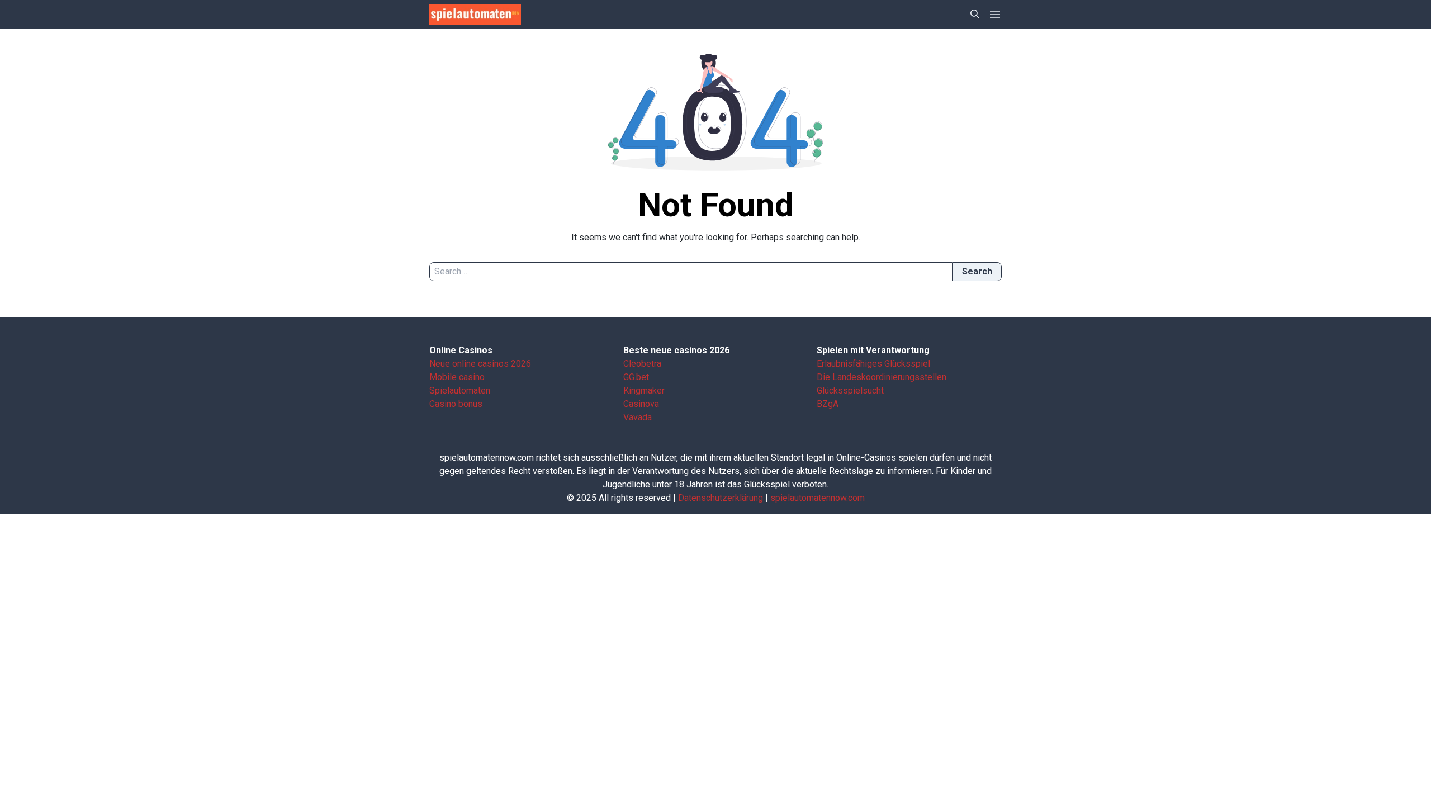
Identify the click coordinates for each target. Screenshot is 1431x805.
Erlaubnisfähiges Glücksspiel (873, 363)
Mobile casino (457, 377)
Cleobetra (642, 363)
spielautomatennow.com (817, 498)
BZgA (827, 404)
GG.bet (636, 377)
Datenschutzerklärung (720, 498)
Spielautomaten (459, 390)
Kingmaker (644, 390)
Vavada (637, 417)
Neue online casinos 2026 (480, 363)
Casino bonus (455, 404)
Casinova (641, 404)
